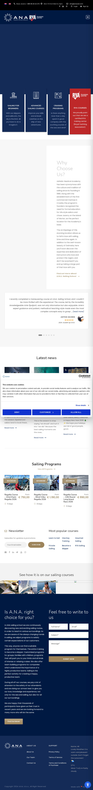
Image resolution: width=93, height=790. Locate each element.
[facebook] (59, 6)
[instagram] (66, 6)
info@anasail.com (76, 4)
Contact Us (31, 763)
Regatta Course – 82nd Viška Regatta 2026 (40, 497)
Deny (17, 412)
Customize (45, 412)
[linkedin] (13, 552)
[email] (6, 552)
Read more (9, 428)
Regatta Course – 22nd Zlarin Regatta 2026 (11, 497)
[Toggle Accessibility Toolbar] (87, 784)
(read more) (78, 311)
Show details (81, 405)
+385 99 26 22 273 (33, 4)
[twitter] (17, 552)
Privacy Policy (54, 752)
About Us (30, 752)
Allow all (76, 412)
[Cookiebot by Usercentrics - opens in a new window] (80, 376)
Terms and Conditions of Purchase (57, 764)
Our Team (31, 757)
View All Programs (45, 469)
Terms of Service (55, 757)
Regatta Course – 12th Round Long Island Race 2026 (70, 498)
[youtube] (63, 6)
